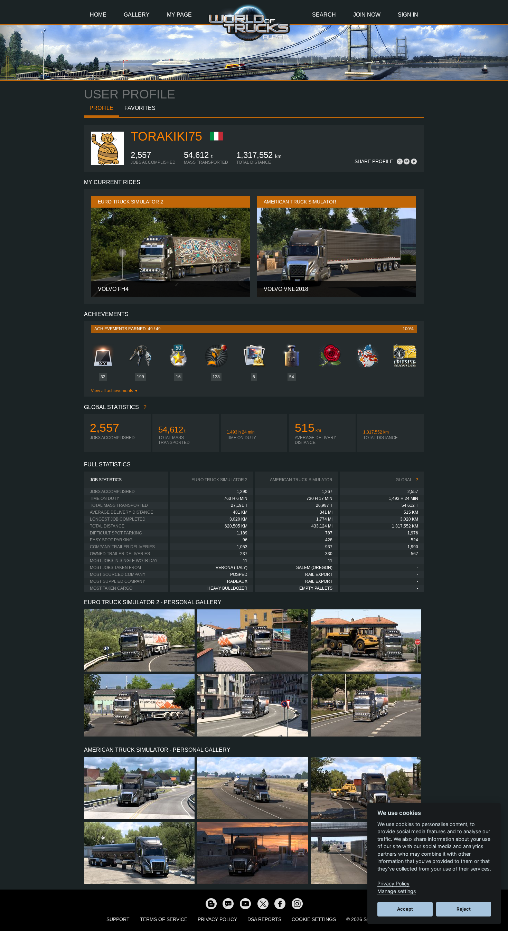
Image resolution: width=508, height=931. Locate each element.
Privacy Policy (217, 919)
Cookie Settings (314, 919)
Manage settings (396, 891)
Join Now (366, 15)
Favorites (140, 108)
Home (98, 15)
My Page (179, 15)
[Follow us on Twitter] (263, 903)
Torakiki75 (166, 136)
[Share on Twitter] (399, 161)
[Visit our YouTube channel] (245, 903)
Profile (101, 108)
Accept (405, 909)
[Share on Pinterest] (406, 161)
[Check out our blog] (211, 903)
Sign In (408, 15)
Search (324, 15)
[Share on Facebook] (413, 161)
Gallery (137, 15)
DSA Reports (264, 919)
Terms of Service (163, 919)
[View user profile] (107, 163)
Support (118, 919)
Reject (464, 909)
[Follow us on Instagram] (297, 903)
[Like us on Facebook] (280, 903)
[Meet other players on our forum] (228, 903)
